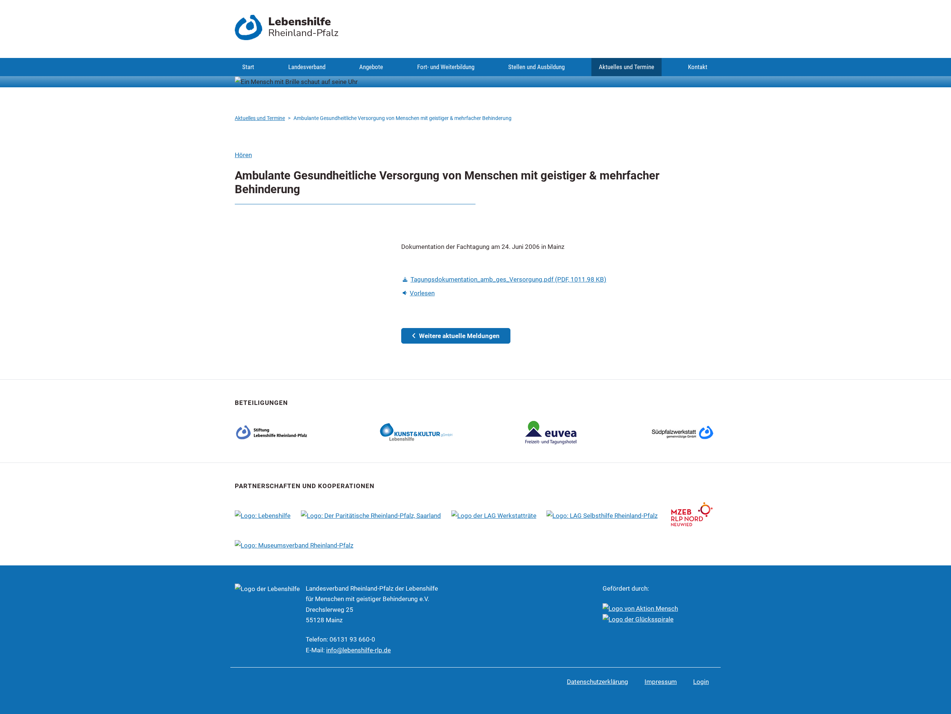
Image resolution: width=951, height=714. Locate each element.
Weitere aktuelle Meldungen (459, 336)
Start (248, 67)
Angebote (371, 67)
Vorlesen (422, 293)
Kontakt (697, 67)
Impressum (661, 681)
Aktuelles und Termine (626, 67)
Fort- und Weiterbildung (445, 67)
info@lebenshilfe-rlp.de (358, 650)
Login (701, 681)
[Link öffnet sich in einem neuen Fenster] (416, 431)
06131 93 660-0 (352, 639)
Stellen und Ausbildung (536, 67)
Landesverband (306, 67)
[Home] (251, 27)
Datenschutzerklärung (597, 681)
